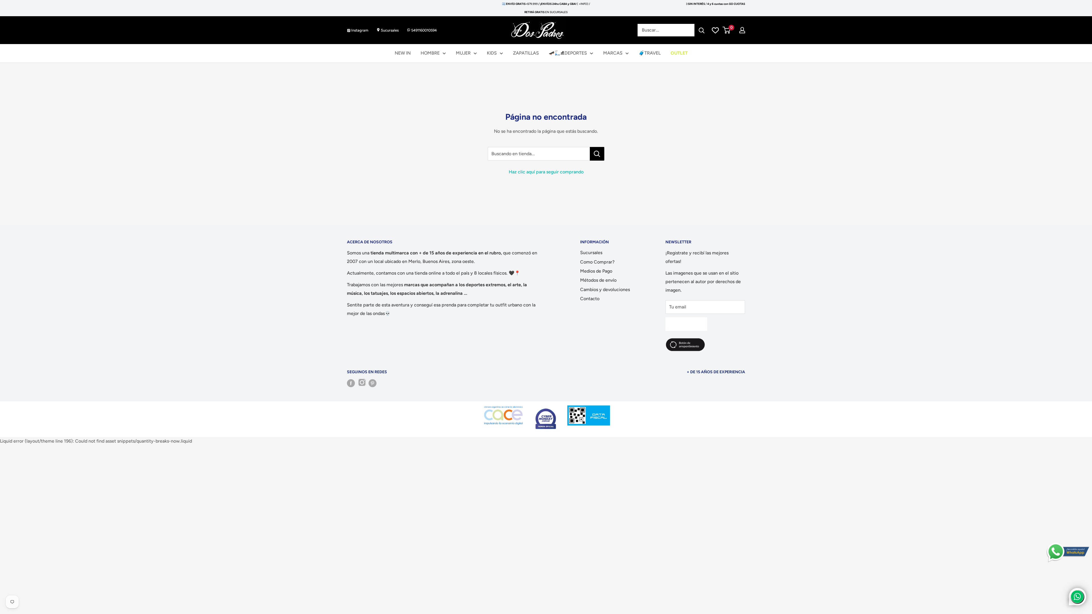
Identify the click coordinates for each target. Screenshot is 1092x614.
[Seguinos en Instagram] (362, 383)
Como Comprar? (597, 262)
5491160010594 (423, 30)
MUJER (463, 53)
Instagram (359, 30)
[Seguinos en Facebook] (351, 383)
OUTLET (679, 53)
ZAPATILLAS (526, 53)
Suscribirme (686, 324)
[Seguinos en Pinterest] (373, 383)
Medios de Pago (596, 271)
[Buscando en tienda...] (597, 154)
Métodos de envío (598, 280)
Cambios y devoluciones (605, 289)
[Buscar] (701, 30)
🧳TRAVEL (650, 53)
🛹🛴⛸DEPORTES (568, 53)
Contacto (589, 298)
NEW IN (403, 53)
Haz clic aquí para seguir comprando (546, 172)
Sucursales (389, 30)
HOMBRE (430, 53)
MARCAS (612, 53)
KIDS (492, 53)
